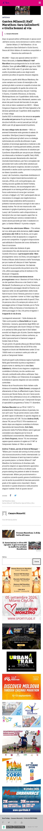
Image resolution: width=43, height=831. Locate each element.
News (13, 501)
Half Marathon (6, 501)
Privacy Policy (8, 827)
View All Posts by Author (9, 520)
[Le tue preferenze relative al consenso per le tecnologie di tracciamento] (4, 827)
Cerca (4, 557)
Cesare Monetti (12, 34)
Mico (32, 503)
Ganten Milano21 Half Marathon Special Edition (16, 503)
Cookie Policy (20, 827)
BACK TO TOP (33, 827)
